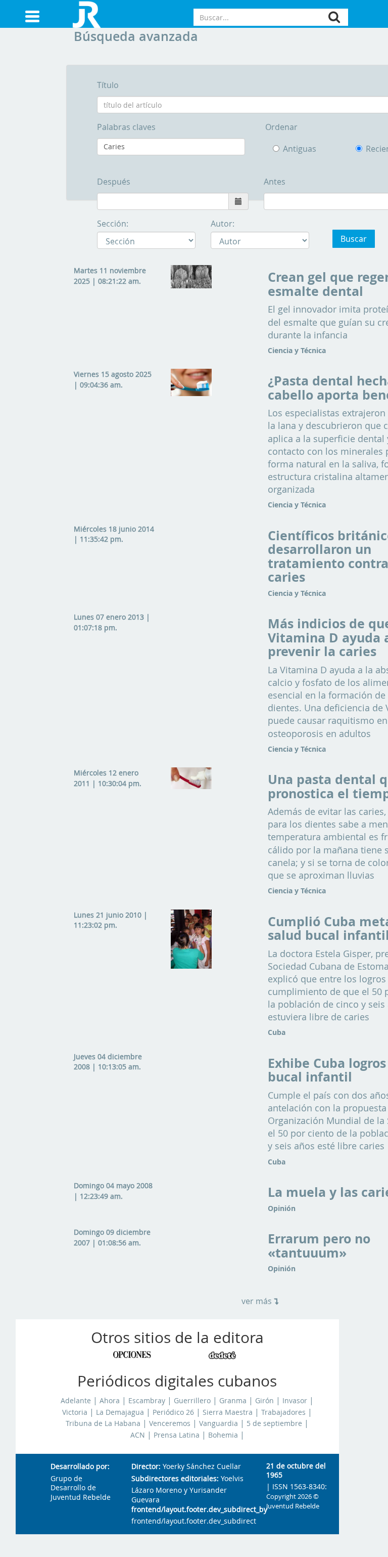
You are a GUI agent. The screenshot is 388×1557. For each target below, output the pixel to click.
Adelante (76, 1400)
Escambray (146, 1400)
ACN (137, 1435)
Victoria (74, 1412)
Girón (264, 1400)
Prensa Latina (177, 1435)
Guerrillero (192, 1400)
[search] (334, 17)
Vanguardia (218, 1423)
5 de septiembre (274, 1423)
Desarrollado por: (80, 1466)
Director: (146, 1466)
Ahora (110, 1400)
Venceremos (169, 1423)
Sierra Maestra (228, 1412)
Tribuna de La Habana (103, 1423)
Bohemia (223, 1435)
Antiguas (299, 148)
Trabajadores (283, 1412)
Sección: (112, 223)
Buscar (354, 238)
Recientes (372, 148)
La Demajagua (120, 1412)
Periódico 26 (173, 1412)
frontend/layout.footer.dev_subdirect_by (190, 1509)
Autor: (222, 223)
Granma (233, 1400)
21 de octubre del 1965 (296, 1471)
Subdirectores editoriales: (175, 1479)
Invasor (294, 1400)
